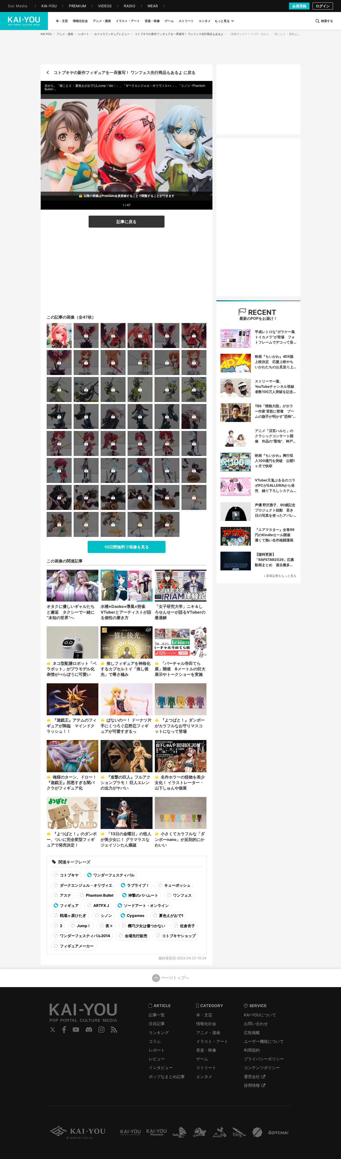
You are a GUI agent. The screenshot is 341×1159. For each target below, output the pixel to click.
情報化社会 (206, 1023)
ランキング (159, 1032)
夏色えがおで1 (170, 915)
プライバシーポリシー (264, 1058)
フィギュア (69, 905)
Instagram (101, 1029)
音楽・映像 (206, 1050)
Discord (89, 1029)
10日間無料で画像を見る (126, 546)
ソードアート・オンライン (146, 905)
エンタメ (204, 1076)
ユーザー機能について (264, 1041)
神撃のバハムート (143, 895)
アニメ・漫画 (65, 34)
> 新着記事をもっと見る (280, 576)
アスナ (65, 895)
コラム (155, 1041)
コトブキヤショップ (178, 935)
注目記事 (157, 1023)
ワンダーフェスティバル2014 (84, 935)
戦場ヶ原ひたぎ (72, 915)
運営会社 (252, 1076)
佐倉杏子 (187, 925)
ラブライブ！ (138, 885)
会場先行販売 (135, 935)
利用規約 (252, 1050)
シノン (106, 915)
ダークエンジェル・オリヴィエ (85, 885)
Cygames (135, 915)
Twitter (53, 1029)
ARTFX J (101, 905)
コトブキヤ (69, 875)
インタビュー (161, 1067)
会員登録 (299, 6)
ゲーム (202, 1058)
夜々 (109, 925)
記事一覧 (157, 1014)
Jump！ (83, 925)
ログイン (323, 6)
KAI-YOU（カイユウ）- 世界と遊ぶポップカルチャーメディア (24, 21)
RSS (114, 1029)
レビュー (157, 1058)
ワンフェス (182, 895)
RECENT (261, 312)
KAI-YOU (46, 34)
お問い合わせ (256, 1023)
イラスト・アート (212, 1041)
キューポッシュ (177, 885)
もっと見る (222, 21)
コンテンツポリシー (262, 1067)
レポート (83, 34)
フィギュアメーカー (76, 946)
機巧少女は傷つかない (146, 925)
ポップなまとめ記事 (167, 1076)
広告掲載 (252, 1032)
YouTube (75, 1029)
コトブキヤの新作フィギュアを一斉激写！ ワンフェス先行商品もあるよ (179, 34)
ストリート (206, 1067)
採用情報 (252, 1085)
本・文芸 (204, 1014)
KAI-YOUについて (260, 1014)
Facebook (64, 1029)
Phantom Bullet (99, 895)
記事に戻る (127, 221)
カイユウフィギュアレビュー (112, 34)
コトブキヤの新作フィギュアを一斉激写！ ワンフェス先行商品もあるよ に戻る (124, 72)
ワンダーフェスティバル (114, 875)
